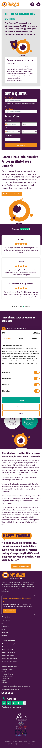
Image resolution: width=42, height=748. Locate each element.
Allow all (21, 400)
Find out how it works (11, 194)
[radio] (6, 116)
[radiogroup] (21, 116)
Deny (21, 413)
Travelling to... (10, 109)
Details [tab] (21, 338)
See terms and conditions (15, 80)
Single (9, 116)
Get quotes (21, 145)
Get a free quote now (21, 566)
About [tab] (34, 338)
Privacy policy (22, 744)
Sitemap (30, 744)
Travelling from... (11, 98)
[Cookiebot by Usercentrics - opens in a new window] (31, 333)
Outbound (8, 120)
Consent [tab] (7, 338)
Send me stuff (10, 611)
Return (18, 116)
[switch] (37, 378)
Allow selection (21, 407)
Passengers (8, 135)
